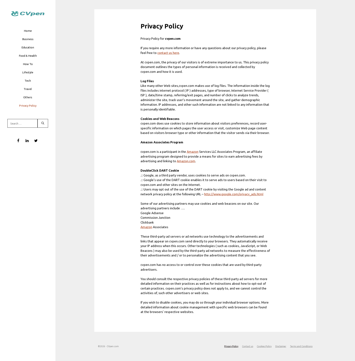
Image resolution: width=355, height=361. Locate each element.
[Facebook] (18, 141)
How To (28, 64)
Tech (28, 80)
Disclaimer (280, 346)
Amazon (192, 151)
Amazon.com (186, 161)
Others (27, 97)
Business (27, 39)
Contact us (247, 346)
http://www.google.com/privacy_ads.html (233, 194)
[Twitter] (36, 141)
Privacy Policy (27, 105)
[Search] (43, 123)
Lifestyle (27, 72)
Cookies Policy (264, 346)
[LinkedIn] (27, 141)
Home (28, 30)
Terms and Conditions (301, 346)
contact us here (168, 53)
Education (27, 47)
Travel (28, 89)
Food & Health (28, 55)
